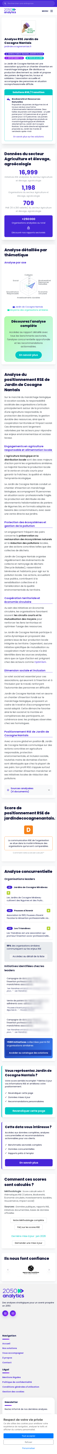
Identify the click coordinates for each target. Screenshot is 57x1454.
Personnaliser (28, 1448)
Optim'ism (40, 662)
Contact (7, 1362)
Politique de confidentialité (17, 1382)
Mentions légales (11, 1377)
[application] (28, 286)
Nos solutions (9, 1348)
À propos (7, 1357)
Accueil (6, 1343)
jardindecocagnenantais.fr (17, 46)
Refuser (28, 1442)
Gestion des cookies (13, 1391)
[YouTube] (13, 1313)
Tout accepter (28, 1436)
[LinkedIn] (5, 1313)
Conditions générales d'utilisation (20, 1386)
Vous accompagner (13, 1353)
